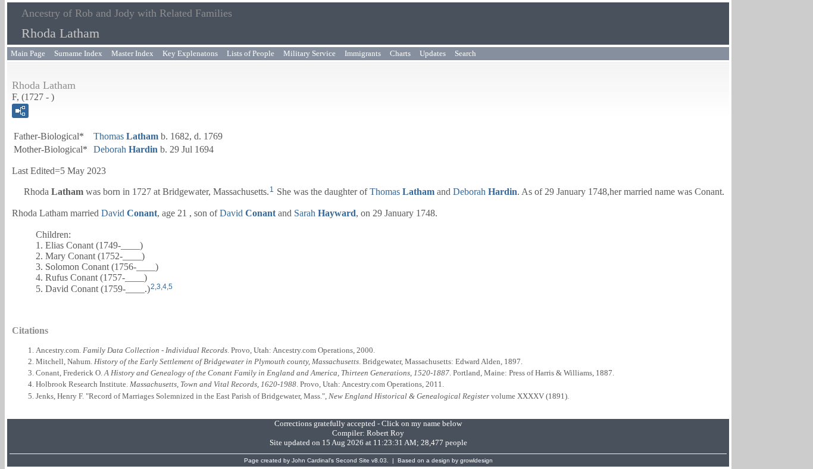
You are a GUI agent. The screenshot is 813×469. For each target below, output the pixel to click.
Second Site (353, 460)
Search (465, 53)
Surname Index (78, 53)
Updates (433, 53)
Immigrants (363, 53)
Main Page (28, 53)
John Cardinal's (313, 460)
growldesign (476, 460)
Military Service (309, 53)
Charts (400, 53)
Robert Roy (385, 432)
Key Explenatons (190, 53)
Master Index (132, 53)
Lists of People (250, 53)
